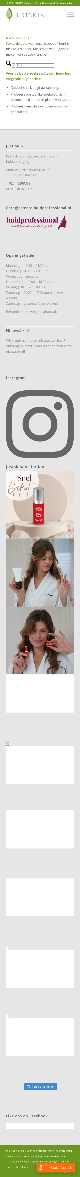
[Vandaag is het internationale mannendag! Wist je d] (40, 505)
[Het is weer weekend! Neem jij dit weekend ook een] (40, 708)
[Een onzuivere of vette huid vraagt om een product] (40, 572)
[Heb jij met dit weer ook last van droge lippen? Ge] (40, 641)
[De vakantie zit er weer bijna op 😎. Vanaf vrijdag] (40, 1048)
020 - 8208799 (19, 183)
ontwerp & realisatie (17, 1167)
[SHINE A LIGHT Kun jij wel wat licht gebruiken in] (40, 776)
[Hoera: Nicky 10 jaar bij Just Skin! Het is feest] (40, 844)
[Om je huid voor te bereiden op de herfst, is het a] (40, 912)
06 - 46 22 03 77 (22, 189)
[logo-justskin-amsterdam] (33, 14)
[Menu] (68, 14)
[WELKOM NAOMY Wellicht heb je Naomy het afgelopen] (40, 980)
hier (46, 346)
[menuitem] (68, 14)
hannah (65, 1161)
